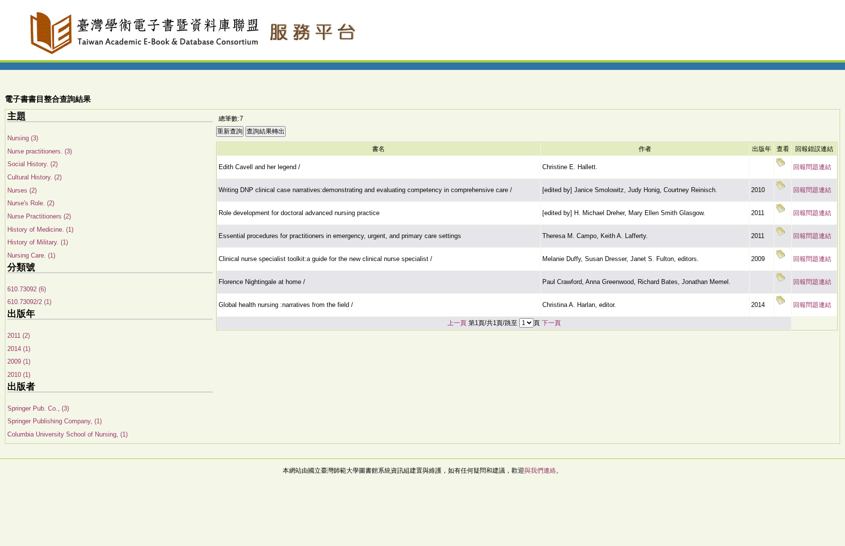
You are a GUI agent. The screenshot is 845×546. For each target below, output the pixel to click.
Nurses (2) (22, 190)
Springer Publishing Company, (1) (54, 421)
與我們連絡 (540, 470)
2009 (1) (18, 361)
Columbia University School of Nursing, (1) (67, 434)
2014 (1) (18, 348)
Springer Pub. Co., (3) (38, 408)
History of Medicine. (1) (40, 229)
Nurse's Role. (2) (30, 203)
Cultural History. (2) (34, 177)
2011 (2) (18, 335)
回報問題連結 (812, 167)
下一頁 (551, 323)
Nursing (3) (22, 138)
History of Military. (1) (37, 242)
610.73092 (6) (26, 289)
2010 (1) (18, 374)
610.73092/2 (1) (29, 302)
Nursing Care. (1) (31, 255)
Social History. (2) (32, 164)
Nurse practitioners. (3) (39, 151)
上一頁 (457, 323)
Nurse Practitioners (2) (39, 216)
